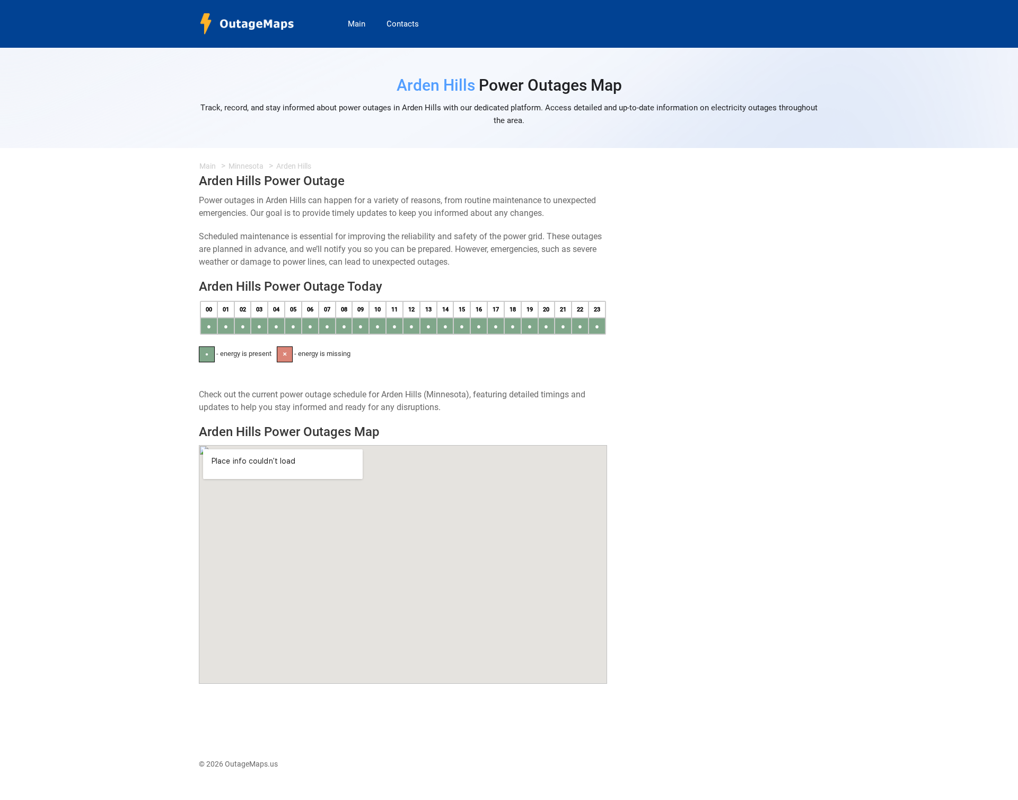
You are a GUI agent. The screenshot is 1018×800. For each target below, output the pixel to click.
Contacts (403, 24)
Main (356, 24)
